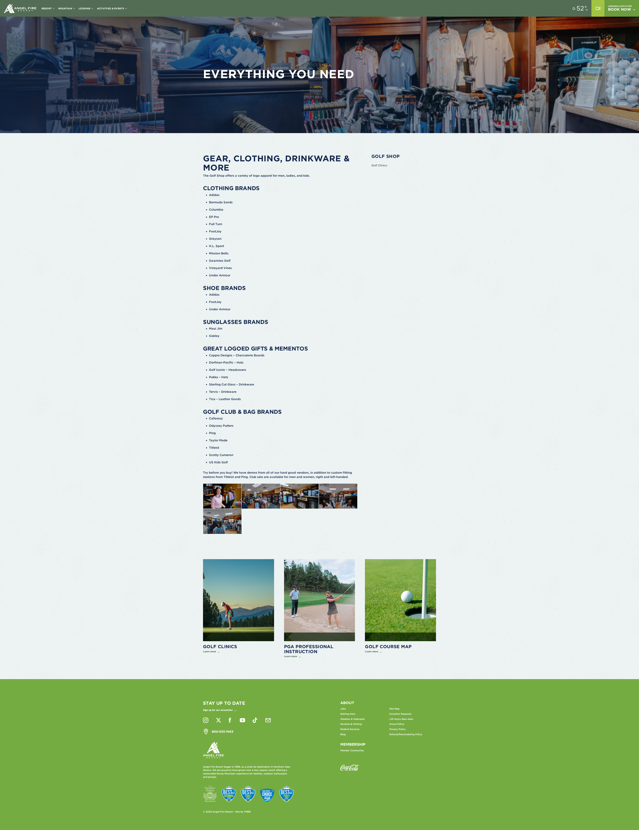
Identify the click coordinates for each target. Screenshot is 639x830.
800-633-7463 (222, 731)
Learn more (209, 651)
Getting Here (347, 714)
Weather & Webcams (352, 719)
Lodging (85, 8)
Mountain (65, 8)
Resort (47, 8)
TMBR (247, 811)
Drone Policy (396, 724)
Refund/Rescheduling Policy (405, 734)
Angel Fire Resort (20, 8)
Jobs (343, 708)
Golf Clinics (379, 165)
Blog (343, 734)
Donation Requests (400, 714)
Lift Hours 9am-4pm (401, 719)
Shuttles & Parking (351, 724)
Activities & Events (111, 8)
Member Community (352, 750)
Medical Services (349, 729)
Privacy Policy (397, 729)
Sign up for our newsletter (218, 710)
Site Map (394, 708)
